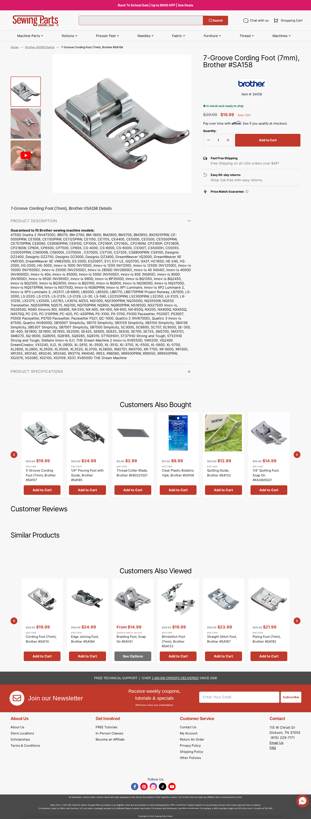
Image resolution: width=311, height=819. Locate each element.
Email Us (276, 743)
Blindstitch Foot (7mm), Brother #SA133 (173, 641)
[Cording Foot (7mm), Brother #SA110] (42, 621)
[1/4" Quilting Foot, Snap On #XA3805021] (268, 454)
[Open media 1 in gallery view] (181, 64)
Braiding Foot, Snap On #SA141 (131, 639)
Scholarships (20, 739)
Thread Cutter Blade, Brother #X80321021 (132, 472)
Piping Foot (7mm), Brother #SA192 (267, 639)
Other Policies (190, 758)
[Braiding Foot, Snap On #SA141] (132, 621)
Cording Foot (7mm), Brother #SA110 (41, 639)
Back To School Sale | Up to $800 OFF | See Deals (155, 5)
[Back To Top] (304, 812)
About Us (17, 727)
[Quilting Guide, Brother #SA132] (223, 454)
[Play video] (181, 75)
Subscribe (291, 697)
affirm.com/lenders (178, 805)
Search (217, 20)
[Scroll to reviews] (251, 74)
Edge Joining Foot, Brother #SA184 (85, 639)
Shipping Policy (191, 752)
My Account (188, 733)
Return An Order (192, 739)
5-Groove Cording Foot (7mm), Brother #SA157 (41, 475)
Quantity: (209, 131)
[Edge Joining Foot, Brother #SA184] (87, 621)
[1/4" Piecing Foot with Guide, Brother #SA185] (87, 454)
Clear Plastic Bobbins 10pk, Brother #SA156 (178, 472)
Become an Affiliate (110, 739)
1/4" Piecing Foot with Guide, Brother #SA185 (87, 475)
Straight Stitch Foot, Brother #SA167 (222, 639)
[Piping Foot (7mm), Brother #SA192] (268, 621)
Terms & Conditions (25, 746)
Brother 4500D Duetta (39, 47)
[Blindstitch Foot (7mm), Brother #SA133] (178, 621)
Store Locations (22, 733)
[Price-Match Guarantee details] (247, 191)
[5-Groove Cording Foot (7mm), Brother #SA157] (42, 454)
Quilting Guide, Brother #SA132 (219, 472)
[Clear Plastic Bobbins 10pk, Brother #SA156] (178, 454)
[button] (287, 20)
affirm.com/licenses (190, 808)
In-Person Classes (109, 733)
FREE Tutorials (106, 727)
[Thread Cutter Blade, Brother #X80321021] (132, 454)
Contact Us (188, 727)
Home (14, 47)
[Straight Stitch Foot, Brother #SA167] (223, 621)
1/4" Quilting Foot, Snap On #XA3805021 (266, 475)
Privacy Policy (190, 746)
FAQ (273, 748)
